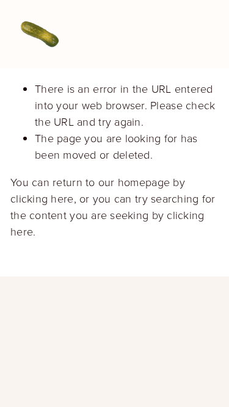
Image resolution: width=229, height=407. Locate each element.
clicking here (42, 198)
